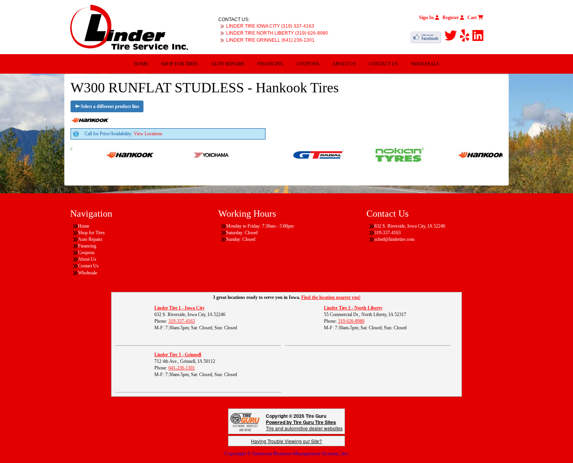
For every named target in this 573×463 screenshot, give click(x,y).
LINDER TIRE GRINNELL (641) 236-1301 (270, 40)
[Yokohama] (201, 154)
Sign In (427, 17)
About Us (344, 64)
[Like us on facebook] (427, 36)
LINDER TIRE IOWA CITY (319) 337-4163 (270, 26)
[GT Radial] (307, 154)
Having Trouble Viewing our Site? (286, 441)
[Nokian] (389, 154)
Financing (270, 64)
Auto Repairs (227, 64)
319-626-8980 (351, 321)
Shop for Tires (179, 64)
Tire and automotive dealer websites (304, 425)
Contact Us (383, 64)
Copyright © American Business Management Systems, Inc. (286, 453)
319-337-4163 (181, 321)
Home (141, 64)
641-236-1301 (181, 368)
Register (451, 17)
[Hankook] (119, 154)
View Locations (148, 133)
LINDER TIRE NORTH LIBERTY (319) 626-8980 (277, 33)
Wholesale (425, 64)
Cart (472, 17)
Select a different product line (109, 106)
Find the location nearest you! (331, 297)
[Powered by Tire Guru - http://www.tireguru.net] (245, 421)
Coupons (308, 64)
